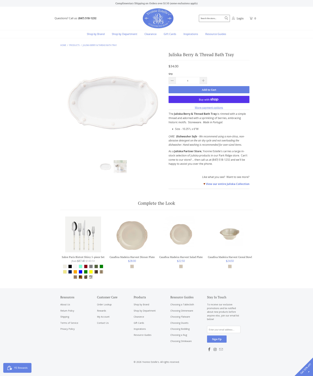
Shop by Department (124, 34)
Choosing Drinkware (181, 341)
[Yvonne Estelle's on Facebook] (209, 349)
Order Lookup (104, 304)
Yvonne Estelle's (150, 361)
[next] (159, 105)
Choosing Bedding (180, 328)
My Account (103, 316)
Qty (171, 73)
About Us (65, 304)
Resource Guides (215, 34)
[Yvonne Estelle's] (158, 18)
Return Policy (67, 310)
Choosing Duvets (179, 322)
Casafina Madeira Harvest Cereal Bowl (230, 234)
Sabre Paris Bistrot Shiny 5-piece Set (83, 234)
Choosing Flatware (180, 316)
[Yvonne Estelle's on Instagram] (215, 349)
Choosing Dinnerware (181, 310)
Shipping (64, 316)
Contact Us (103, 322)
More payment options (209, 107)
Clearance (150, 34)
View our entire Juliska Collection (227, 184)
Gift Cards (170, 34)
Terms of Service (69, 322)
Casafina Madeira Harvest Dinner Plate (132, 234)
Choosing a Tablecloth (182, 304)
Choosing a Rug (178, 334)
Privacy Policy (67, 328)
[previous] (66, 105)
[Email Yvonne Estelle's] (221, 349)
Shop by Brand (96, 34)
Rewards (101, 310)
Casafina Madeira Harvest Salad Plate (181, 234)
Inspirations (190, 34)
